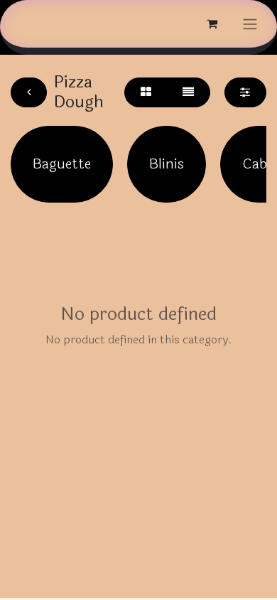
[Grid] (145, 92)
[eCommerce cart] (212, 23)
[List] (188, 92)
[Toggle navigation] (250, 24)
